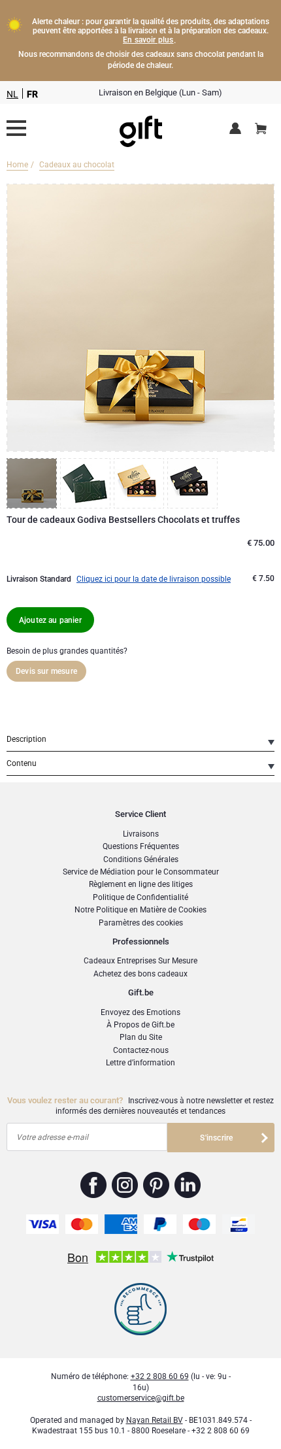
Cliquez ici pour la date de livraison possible (153, 579)
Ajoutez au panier (50, 620)
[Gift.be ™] (141, 128)
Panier (261, 129)
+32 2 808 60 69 (160, 1376)
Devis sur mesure (46, 671)
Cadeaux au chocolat (76, 164)
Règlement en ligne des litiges (141, 884)
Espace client (237, 129)
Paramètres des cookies (141, 922)
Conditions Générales (140, 859)
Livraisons (141, 834)
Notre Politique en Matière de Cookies (140, 909)
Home (17, 164)
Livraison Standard (39, 579)
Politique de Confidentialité (140, 897)
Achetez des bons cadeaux (140, 973)
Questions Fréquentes (141, 846)
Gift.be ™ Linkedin (187, 1185)
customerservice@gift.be (140, 1398)
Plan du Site (141, 1037)
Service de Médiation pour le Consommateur (141, 871)
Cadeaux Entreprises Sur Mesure (140, 960)
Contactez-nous (141, 1050)
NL (12, 94)
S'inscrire (216, 1137)
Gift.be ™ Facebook (93, 1185)
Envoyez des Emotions (140, 1012)
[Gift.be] (16, 128)
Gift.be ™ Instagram (125, 1185)
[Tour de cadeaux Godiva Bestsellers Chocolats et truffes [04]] (194, 483)
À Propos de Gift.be (140, 1024)
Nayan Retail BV (154, 1420)
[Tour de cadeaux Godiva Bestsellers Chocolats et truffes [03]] (140, 483)
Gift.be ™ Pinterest (156, 1185)
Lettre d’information (140, 1062)
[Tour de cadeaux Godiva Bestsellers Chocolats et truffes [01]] (33, 483)
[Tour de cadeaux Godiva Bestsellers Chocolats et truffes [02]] (87, 483)
